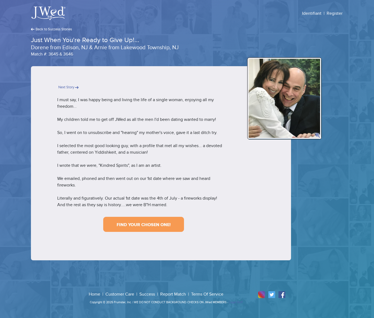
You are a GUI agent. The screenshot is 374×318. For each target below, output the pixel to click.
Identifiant (311, 13)
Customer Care (120, 294)
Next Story (66, 87)
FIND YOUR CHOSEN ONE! (144, 224)
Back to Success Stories (54, 29)
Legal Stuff (236, 302)
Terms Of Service (207, 294)
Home (95, 294)
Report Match (173, 294)
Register (335, 13)
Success (147, 294)
